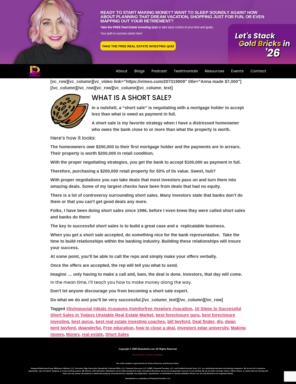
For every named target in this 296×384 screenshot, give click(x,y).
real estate (92, 334)
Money (72, 334)
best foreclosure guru (178, 315)
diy (220, 321)
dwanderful (89, 327)
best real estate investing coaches (130, 321)
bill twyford (178, 321)
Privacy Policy (138, 355)
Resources (214, 71)
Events (237, 71)
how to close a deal (155, 327)
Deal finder (203, 321)
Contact (258, 71)
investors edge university (203, 327)
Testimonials (186, 71)
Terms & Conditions (155, 355)
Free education (118, 327)
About (121, 71)
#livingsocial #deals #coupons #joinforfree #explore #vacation (129, 308)
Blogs (139, 71)
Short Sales (117, 334)
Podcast (159, 71)
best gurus (82, 321)
